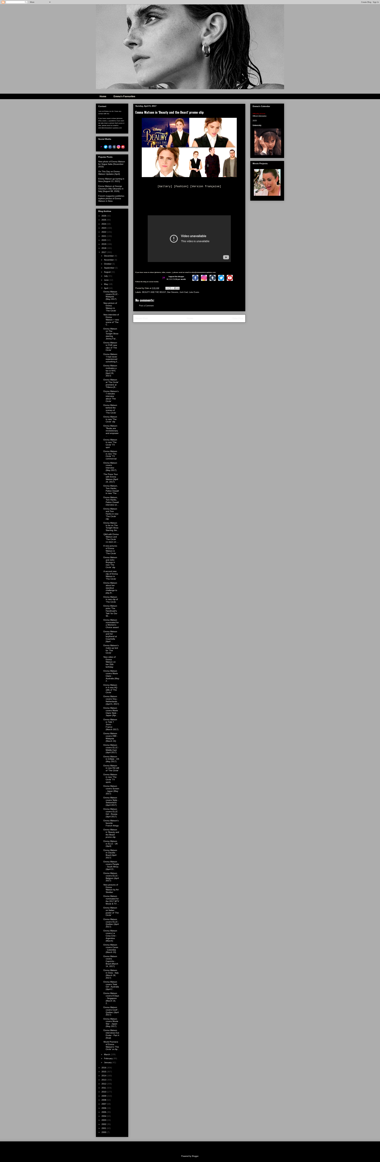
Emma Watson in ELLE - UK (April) (110, 843)
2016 (104, 1067)
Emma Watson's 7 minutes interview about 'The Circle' (111, 396)
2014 (104, 1075)
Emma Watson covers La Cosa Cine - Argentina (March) (110, 935)
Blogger (195, 1156)
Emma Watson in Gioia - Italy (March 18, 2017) (111, 974)
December (109, 256)
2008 (104, 1100)
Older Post (237, 318)
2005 (104, 1112)
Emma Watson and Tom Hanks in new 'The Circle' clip (110, 514)
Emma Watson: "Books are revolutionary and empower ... (111, 431)
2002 (104, 1124)
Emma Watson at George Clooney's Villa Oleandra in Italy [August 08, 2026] (111, 188)
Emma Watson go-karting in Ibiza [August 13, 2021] (111, 180)
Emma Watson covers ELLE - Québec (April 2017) (111, 923)
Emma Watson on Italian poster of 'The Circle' (111, 911)
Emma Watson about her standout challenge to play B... (110, 588)
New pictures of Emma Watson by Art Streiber (111, 888)
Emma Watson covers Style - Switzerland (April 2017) (110, 801)
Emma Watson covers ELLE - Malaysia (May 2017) (111, 295)
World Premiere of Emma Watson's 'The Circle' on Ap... (111, 1045)
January (108, 1062)
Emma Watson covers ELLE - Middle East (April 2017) (111, 749)
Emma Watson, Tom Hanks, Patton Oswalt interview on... (111, 501)
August (107, 272)
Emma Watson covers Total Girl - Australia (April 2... (111, 985)
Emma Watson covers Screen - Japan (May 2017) (111, 790)
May (106, 284)
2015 (104, 1071)
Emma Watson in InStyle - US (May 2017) (111, 759)
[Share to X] (172, 288)
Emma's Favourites (124, 96)
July (106, 276)
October (108, 264)
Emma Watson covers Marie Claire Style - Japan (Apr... (110, 712)
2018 (104, 248)
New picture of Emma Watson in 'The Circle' (110, 307)
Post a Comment (146, 306)
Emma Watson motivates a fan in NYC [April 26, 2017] (110, 370)
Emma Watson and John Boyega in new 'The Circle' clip (110, 562)
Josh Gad (183, 292)
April (106, 288)
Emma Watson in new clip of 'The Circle (110, 599)
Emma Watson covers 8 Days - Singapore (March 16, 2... (111, 998)
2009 (104, 1096)
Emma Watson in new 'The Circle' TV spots (110, 778)
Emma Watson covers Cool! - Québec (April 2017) (111, 1011)
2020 (104, 240)
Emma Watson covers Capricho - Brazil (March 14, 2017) (110, 961)
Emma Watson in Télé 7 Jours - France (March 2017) (110, 724)
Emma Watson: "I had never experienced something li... (111, 358)
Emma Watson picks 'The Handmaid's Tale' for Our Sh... (110, 611)
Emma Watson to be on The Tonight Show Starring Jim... (111, 526)
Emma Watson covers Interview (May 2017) (110, 466)
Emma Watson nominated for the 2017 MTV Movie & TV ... (111, 900)
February (108, 1058)
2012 (104, 1084)
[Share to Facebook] (175, 288)
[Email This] (166, 288)
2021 (104, 236)
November (109, 260)
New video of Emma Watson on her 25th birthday (109, 662)
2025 (104, 220)
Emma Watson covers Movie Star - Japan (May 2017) (110, 1022)
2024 (104, 224)
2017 (104, 252)
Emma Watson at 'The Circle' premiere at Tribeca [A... (111, 383)
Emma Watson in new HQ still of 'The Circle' (111, 768)
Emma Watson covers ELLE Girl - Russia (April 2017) (110, 813)
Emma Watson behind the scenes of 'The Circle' (110, 409)
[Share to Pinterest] (178, 288)
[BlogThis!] (169, 288)
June (106, 280)
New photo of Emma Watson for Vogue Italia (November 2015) (111, 164)
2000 (104, 1132)
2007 (104, 1104)
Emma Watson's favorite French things (111, 823)
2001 (104, 1128)
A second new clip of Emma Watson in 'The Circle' (110, 575)
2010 (104, 1092)
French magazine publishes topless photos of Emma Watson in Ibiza (111, 198)
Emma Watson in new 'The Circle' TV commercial (110, 455)
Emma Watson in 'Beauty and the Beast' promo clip (111, 833)
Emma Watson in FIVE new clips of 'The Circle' (110, 346)
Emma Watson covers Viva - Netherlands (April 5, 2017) (111, 700)
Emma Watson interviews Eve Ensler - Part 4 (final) (111, 1034)
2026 (104, 216)
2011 (104, 1088)
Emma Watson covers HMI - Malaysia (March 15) (110, 737)
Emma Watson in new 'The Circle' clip (110, 419)
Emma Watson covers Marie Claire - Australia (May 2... (111, 676)
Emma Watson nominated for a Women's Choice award (111, 623)
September (109, 268)
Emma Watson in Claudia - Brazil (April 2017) (110, 854)
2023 (104, 228)
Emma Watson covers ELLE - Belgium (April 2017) (111, 877)
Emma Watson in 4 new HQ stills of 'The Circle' (110, 689)
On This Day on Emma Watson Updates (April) (109, 172)
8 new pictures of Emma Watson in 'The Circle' (110, 549)
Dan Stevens (172, 292)
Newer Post (141, 318)
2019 (104, 244)
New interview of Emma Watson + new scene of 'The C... (111, 319)
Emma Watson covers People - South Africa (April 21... (111, 865)
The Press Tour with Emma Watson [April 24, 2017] (110, 478)
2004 (104, 1116)
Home (103, 96)
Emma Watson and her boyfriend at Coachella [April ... (110, 636)
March (107, 1054)
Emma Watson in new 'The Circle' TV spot (110, 443)
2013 (104, 1080)
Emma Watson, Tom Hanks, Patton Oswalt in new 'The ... (111, 489)
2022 (104, 232)
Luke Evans (194, 292)
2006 (104, 1108)
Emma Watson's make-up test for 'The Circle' (111, 649)
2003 (104, 1120)
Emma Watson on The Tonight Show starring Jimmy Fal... (110, 334)
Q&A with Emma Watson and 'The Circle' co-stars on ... (111, 538)
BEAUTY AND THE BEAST (154, 292)
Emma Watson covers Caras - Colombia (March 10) (110, 948)
